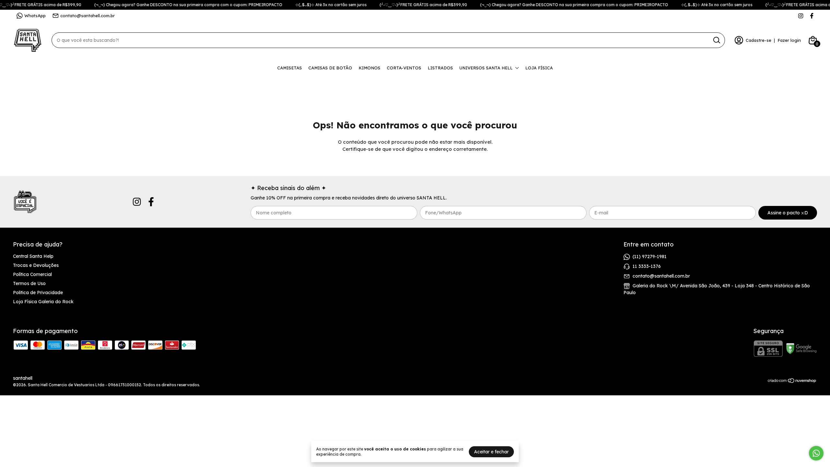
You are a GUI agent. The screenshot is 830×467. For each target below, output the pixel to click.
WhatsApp (35, 15)
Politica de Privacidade (38, 292)
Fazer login (789, 40)
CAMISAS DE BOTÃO (330, 67)
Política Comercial (32, 274)
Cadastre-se (758, 40)
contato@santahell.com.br (87, 15)
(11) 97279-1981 (650, 256)
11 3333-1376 (647, 266)
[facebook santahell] (811, 15)
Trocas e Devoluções (36, 265)
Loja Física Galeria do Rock (43, 302)
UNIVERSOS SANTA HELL (486, 67)
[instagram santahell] (800, 15)
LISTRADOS (440, 67)
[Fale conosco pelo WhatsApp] (816, 453)
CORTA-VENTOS (404, 67)
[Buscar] (716, 40)
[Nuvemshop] (792, 382)
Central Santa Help (33, 256)
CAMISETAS (289, 67)
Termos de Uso (29, 283)
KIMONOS (369, 67)
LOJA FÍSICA (539, 67)
